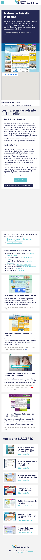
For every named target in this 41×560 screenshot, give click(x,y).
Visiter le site (22, 180)
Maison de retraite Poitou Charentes (20, 295)
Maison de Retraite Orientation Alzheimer (18, 334)
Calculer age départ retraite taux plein (19, 239)
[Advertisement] (20, 211)
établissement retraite (24, 265)
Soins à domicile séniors (14, 243)
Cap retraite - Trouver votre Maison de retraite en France (19, 374)
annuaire (21, 270)
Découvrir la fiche (24, 454)
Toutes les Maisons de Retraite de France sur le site (19, 415)
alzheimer (19, 268)
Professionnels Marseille (15, 241)
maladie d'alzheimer (29, 267)
